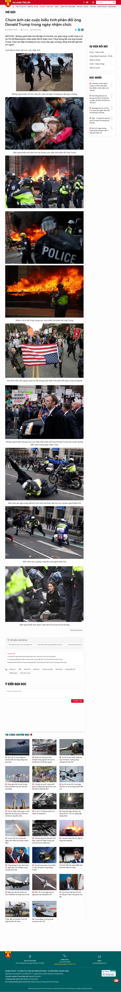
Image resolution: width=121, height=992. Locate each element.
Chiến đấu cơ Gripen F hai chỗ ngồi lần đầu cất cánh (16, 920)
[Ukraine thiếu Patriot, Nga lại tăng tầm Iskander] (71, 828)
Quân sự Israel (94, 68)
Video (57, 6)
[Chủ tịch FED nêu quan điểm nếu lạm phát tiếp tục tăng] (71, 855)
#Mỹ (20, 669)
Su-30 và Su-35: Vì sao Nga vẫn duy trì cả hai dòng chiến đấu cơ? (71, 786)
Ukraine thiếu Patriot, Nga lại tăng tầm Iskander (71, 839)
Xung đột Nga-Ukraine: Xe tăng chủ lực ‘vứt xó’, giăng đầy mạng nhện (70, 813)
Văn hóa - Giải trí (82, 6)
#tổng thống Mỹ (48, 669)
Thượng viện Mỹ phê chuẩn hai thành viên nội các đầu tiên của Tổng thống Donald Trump (35, 659)
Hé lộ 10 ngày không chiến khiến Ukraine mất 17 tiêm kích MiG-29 (99, 130)
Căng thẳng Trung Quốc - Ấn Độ (100, 56)
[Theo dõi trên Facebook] (84, 2)
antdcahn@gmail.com (99, 963)
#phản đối (27, 669)
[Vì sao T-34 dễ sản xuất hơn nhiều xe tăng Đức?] (44, 801)
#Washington (13, 673)
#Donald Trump (25, 673)
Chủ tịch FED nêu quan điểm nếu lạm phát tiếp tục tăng (70, 866)
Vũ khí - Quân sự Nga (96, 64)
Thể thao (93, 6)
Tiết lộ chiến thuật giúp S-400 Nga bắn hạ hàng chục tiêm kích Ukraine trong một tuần (17, 813)
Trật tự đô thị (21, 6)
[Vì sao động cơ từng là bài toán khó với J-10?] (44, 909)
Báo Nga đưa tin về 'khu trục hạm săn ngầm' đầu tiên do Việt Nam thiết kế (99, 110)
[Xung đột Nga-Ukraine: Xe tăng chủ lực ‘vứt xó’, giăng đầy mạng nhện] (71, 801)
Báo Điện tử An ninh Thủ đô (8, 3)
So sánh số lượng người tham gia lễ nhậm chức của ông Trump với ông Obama (32, 656)
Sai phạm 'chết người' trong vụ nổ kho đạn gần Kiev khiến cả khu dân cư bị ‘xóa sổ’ (99, 87)
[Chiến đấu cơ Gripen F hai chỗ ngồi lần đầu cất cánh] (17, 909)
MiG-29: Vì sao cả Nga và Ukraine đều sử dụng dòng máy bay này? (16, 760)
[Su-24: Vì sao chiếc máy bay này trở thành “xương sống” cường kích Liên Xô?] (71, 747)
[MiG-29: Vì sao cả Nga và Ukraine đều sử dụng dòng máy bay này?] (17, 747)
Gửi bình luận (77, 701)
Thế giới (42, 6)
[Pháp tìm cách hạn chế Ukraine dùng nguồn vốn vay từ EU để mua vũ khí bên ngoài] (44, 747)
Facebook (76, 30)
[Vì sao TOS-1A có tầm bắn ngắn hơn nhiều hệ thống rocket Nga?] (17, 828)
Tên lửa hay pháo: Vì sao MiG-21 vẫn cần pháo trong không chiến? (44, 867)
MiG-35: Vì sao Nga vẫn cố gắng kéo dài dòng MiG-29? (43, 893)
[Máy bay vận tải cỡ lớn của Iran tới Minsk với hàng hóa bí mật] (17, 882)
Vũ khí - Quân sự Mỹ (96, 52)
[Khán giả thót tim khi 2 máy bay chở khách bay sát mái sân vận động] (17, 774)
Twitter (79, 30)
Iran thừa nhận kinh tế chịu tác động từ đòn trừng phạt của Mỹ (70, 894)
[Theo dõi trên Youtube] (87, 2)
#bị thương (59, 669)
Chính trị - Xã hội (32, 6)
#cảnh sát (12, 669)
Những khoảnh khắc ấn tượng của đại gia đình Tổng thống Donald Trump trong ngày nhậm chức (37, 662)
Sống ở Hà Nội (102, 6)
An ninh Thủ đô (21, 2)
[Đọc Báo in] (94, 2)
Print (82, 30)
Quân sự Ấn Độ (94, 60)
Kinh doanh (112, 6)
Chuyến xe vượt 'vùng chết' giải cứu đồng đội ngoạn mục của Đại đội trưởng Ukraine (44, 786)
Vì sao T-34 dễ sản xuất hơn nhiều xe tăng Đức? (43, 812)
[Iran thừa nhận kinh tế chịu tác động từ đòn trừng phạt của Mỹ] (71, 882)
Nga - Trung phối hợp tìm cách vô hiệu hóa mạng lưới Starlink (99, 120)
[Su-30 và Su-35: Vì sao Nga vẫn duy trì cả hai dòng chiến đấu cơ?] (71, 774)
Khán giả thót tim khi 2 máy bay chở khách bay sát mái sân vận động (16, 786)
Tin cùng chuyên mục (17, 734)
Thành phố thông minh (67, 6)
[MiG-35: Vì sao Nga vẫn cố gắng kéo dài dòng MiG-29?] (44, 882)
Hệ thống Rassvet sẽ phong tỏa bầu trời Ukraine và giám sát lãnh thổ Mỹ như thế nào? (99, 99)
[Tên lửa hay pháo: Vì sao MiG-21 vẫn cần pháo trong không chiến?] (44, 855)
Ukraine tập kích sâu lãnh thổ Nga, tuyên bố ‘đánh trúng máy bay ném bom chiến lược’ (44, 840)
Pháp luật (50, 6)
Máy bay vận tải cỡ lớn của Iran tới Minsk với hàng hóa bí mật (17, 893)
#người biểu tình (70, 669)
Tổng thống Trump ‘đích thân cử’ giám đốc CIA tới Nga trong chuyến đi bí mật (17, 867)
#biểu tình (36, 669)
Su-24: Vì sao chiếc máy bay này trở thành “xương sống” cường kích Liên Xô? (70, 760)
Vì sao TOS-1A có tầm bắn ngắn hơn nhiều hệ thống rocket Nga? (16, 840)
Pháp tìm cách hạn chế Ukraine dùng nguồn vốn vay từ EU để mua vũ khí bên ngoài (43, 760)
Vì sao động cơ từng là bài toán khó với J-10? (42, 920)
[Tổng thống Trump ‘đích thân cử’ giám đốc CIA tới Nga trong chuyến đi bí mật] (17, 855)
